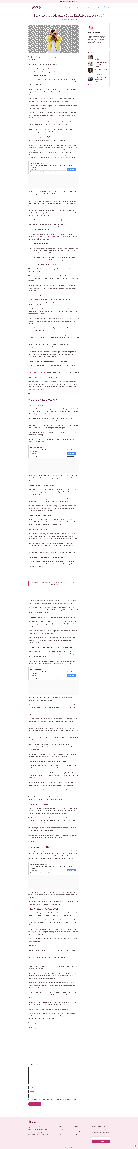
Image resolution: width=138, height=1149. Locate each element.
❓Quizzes (99, 7)
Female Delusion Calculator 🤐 (99, 1129)
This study (31, 506)
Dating (60, 1126)
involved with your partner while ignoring (42, 236)
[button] (109, 7)
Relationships (62, 1124)
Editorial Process (78, 1134)
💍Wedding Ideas (81, 7)
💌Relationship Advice (56, 7)
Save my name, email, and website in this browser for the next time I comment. (53, 1099)
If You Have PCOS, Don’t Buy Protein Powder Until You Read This (100, 71)
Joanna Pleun (74, 19)
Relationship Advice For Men (98, 1126)
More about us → (92, 46)
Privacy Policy (78, 1131)
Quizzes (60, 1137)
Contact (76, 1129)
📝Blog (105, 7)
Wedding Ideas (62, 1129)
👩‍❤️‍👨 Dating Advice (69, 7)
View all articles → (92, 84)
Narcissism (61, 1131)
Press (76, 1137)
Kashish (31, 145)
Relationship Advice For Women (99, 1124)
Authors (76, 1126)
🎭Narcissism (91, 7)
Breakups (61, 1134)
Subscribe (101, 1141)
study (42, 851)
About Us (77, 1124)
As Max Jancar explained (36, 372)
